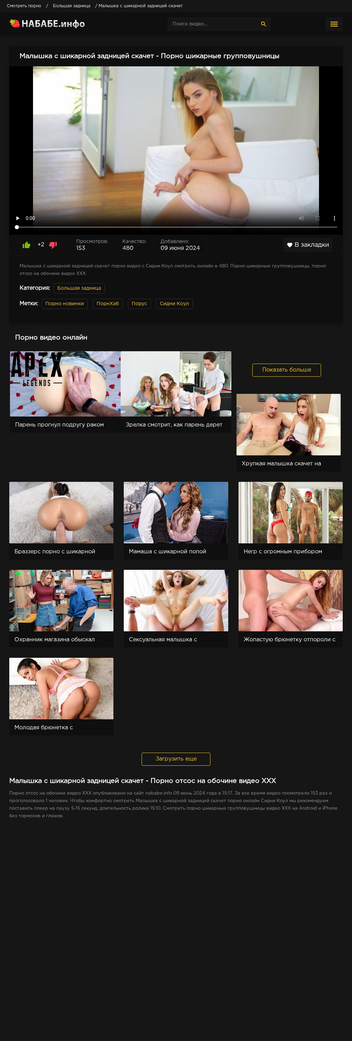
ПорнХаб (108, 304)
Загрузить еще (176, 759)
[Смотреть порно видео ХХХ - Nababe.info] (60, 24)
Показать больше (286, 370)
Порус (139, 304)
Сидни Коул (174, 304)
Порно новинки (64, 304)
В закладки (308, 245)
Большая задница (79, 288)
